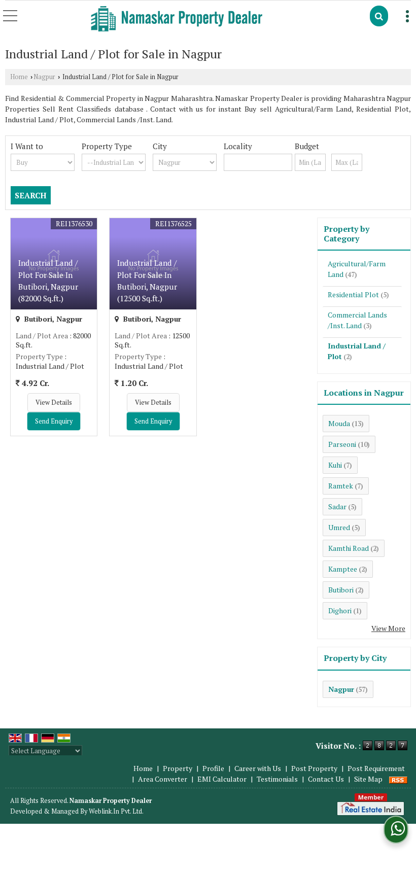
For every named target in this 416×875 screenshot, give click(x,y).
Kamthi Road (348, 548)
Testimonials (277, 779)
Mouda (339, 423)
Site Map (368, 779)
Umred (339, 527)
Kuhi (335, 465)
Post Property (314, 768)
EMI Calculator (222, 779)
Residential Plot (353, 294)
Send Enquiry (54, 421)
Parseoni (342, 444)
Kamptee (342, 569)
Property (177, 768)
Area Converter (162, 779)
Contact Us (326, 779)
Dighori (340, 610)
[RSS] (398, 779)
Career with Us (257, 768)
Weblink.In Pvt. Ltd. (116, 811)
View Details (54, 402)
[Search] (379, 16)
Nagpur (44, 77)
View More (388, 628)
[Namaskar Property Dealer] (176, 19)
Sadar (337, 506)
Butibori (341, 589)
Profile (213, 768)
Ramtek (340, 486)
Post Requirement (376, 768)
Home (19, 77)
